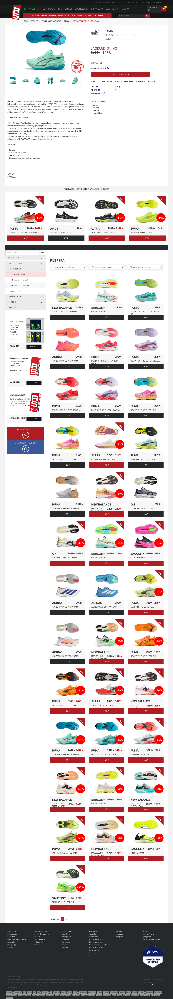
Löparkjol (106, 992)
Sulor (69, 995)
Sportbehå (42, 995)
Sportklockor (50, 995)
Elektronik (112, 9)
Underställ (126, 995)
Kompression (83, 992)
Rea (39, 9)
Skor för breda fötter (96, 939)
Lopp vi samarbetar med (151, 939)
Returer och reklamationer (17, 939)
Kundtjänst (97, 2)
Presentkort (11, 942)
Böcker (29, 992)
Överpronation (94, 950)
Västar (148, 995)
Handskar (57, 992)
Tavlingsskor (76, 995)
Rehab (15, 995)
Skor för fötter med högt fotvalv (100, 945)
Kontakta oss (12, 934)
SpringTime (147, 937)
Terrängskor (97, 9)
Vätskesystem (155, 995)
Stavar (57, 995)
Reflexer (8, 995)
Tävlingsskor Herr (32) (18, 280)
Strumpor (63, 995)
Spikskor (34, 995)
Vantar (142, 995)
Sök (42, 252)
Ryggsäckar (21, 995)
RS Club (127, 2)
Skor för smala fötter (96, 942)
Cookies (10, 947)
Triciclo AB (155, 985)
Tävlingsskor (81, 9)
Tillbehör (125, 9)
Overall (134, 992)
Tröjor (114, 995)
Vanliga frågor (12, 945)
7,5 (108, 62)
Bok (34, 992)
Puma (67, 21)
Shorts (29, 995)
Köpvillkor (11, 937)
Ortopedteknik (138, 2)
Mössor (128, 992)
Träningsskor (65, 9)
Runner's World (148, 934)
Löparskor (122, 992)
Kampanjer (29, 9)
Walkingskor (135, 995)
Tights (93, 995)
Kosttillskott (92, 992)
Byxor (38, 992)
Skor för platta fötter (96, 947)
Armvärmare (17, 992)
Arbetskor (9, 992)
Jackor (69, 992)
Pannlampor (149, 992)
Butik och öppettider (112, 2)
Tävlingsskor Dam (51, 21)
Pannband (141, 992)
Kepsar (75, 992)
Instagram (119, 937)
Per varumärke (94, 937)
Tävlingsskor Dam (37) (20, 274)
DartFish (37, 945)
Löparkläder (49, 9)
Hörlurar (63, 992)
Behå (24, 992)
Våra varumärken (154, 2)
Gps (51, 992)
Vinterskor (9, 997)
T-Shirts (119, 995)
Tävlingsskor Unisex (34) (19, 285)
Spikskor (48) (14, 291)
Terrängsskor (85, 995)
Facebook (119, 934)
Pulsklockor (158, 992)
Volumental (38, 942)
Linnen (99, 992)
